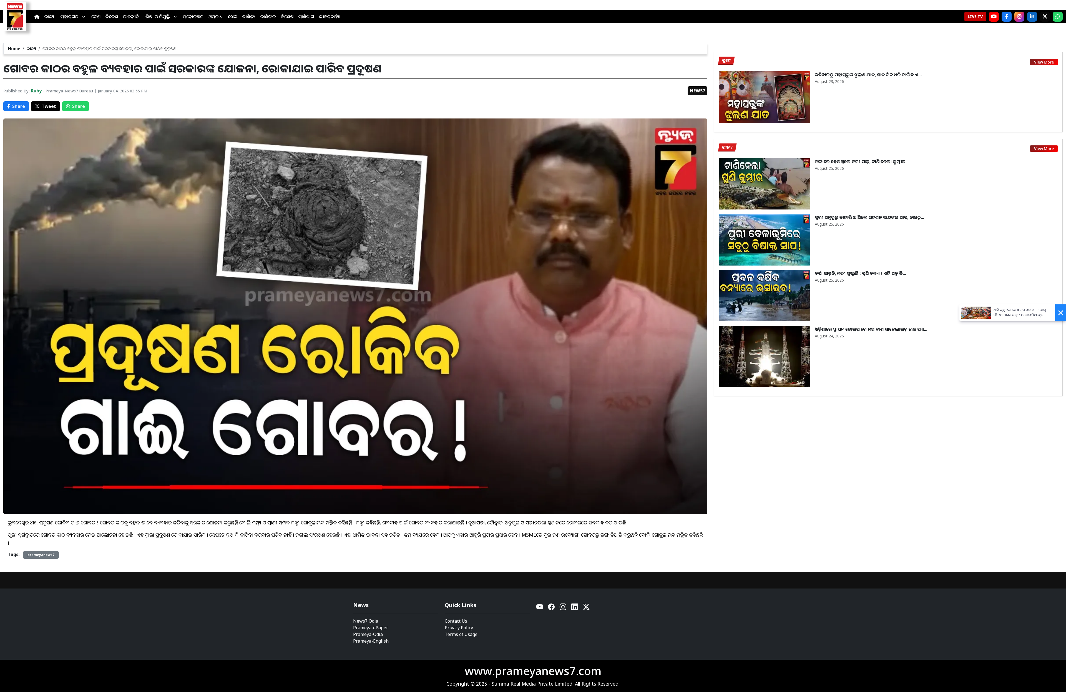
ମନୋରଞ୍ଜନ (193, 17)
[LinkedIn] (1032, 17)
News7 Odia (365, 621)
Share (18, 106)
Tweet (49, 106)
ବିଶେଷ (287, 17)
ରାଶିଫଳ (268, 17)
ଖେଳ (232, 17)
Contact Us (456, 621)
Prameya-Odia (368, 634)
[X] (1045, 17)
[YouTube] (540, 608)
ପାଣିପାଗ (306, 17)
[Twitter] (586, 608)
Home (14, 48)
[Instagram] (1019, 17)
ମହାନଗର (69, 17)
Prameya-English (371, 641)
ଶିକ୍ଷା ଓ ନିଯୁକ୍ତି (157, 17)
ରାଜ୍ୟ (49, 17)
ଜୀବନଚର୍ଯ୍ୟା (329, 17)
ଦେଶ (95, 17)
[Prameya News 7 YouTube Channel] (994, 17)
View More (1044, 62)
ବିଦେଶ (111, 17)
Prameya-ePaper (370, 628)
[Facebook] (1007, 17)
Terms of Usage (461, 634)
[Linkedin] (575, 608)
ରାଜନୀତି (131, 17)
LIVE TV (975, 16)
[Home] (36, 16)
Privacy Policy (459, 628)
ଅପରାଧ (215, 17)
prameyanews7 (40, 554)
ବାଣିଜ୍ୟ (248, 17)
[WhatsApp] (1058, 17)
